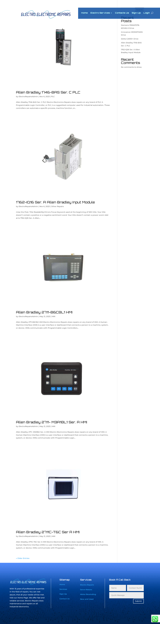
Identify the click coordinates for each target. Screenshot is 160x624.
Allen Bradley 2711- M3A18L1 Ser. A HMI (51, 422)
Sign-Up (136, 13)
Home (84, 13)
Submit (138, 601)
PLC (53, 96)
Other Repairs (57, 206)
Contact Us (65, 599)
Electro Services (100, 13)
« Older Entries (22, 558)
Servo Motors (86, 589)
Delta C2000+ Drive (129, 39)
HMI (53, 316)
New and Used (87, 599)
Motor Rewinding (88, 594)
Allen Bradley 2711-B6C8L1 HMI (44, 312)
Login (147, 13)
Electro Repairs (87, 585)
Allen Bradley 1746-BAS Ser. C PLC (48, 92)
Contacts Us (122, 13)
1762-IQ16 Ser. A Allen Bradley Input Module (55, 202)
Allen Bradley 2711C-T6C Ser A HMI (48, 532)
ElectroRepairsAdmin (28, 96)
